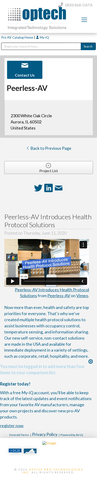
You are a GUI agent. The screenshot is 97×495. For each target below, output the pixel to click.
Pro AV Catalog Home (17, 37)
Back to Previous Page (50, 148)
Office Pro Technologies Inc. (52, 471)
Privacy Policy (44, 434)
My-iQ (44, 37)
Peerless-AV (58, 295)
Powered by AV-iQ (72, 435)
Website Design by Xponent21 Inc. (48, 480)
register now (12, 425)
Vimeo (82, 295)
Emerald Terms (19, 435)
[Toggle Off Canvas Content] (84, 20)
